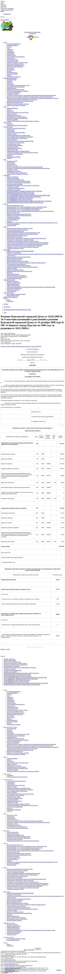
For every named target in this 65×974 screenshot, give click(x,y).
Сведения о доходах (12, 169)
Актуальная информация (13, 44)
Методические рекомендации (15, 102)
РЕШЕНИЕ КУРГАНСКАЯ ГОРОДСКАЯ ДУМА (20, 192)
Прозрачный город (12, 72)
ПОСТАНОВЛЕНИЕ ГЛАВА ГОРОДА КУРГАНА (21, 194)
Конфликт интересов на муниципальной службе (20, 101)
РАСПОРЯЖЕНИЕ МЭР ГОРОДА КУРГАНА (19, 199)
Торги (5, 227)
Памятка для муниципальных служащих (18, 104)
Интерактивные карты (13, 295)
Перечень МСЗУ (11, 225)
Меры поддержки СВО (13, 212)
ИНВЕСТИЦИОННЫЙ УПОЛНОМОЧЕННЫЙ (20, 251)
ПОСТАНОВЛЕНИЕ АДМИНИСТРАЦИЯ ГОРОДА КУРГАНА (24, 191)
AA (2, 5)
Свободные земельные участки (15, 248)
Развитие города (11, 55)
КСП (5, 159)
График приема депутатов (14, 115)
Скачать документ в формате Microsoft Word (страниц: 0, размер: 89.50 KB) (21, 346)
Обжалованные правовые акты (15, 179)
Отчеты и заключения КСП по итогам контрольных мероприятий (25, 167)
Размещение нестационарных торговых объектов (20, 239)
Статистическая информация (15, 154)
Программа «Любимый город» (15, 64)
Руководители (11, 129)
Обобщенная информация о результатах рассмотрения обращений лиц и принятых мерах (31, 287)
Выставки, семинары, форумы (15, 269)
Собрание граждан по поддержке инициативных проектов (23, 121)
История (9, 46)
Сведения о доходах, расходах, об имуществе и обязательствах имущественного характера (31, 95)
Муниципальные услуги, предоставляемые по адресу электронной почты (27, 207)
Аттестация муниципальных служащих (17, 91)
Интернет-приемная (12, 119)
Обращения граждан (9, 280)
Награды (9, 71)
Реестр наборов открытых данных (16, 294)
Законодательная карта (13, 290)
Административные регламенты (15, 188)
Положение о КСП (12, 161)
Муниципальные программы (15, 184)
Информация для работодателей (15, 89)
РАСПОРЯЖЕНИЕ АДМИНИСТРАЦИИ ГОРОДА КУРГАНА (24, 197)
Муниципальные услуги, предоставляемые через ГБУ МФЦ (23, 209)
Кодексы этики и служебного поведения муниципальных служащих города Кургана (30, 96)
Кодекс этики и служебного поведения (17, 174)
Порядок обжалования (13, 178)
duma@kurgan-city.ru (9, 959)
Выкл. (12, 8)
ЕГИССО (9, 158)
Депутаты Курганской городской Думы (17, 112)
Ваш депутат (10, 111)
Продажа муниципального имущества (17, 229)
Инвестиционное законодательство (16, 264)
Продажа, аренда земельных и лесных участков (20, 228)
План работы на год (12, 165)
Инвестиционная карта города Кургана (17, 261)
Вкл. (9, 8)
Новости (9, 109)
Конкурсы (9, 82)
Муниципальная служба (10, 78)
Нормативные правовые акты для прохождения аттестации (23, 185)
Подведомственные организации (16, 132)
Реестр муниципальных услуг (15, 205)
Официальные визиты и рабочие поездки (18, 151)
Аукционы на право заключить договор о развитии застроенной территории (27, 242)
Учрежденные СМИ (12, 149)
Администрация (8, 126)
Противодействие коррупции (15, 66)
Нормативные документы (14, 171)
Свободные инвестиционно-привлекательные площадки (22, 267)
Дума (5, 106)
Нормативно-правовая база (14, 288)
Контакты (9, 155)
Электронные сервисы (13, 217)
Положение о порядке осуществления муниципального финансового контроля (28, 168)
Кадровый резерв (11, 79)
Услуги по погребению (13, 224)
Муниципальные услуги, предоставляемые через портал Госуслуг (25, 208)
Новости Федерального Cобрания (16, 105)
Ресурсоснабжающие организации (16, 275)
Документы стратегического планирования (18, 182)
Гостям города (11, 58)
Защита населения (12, 139)
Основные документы (13, 187)
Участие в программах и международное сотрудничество (22, 152)
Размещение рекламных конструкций (17, 235)
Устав (8, 48)
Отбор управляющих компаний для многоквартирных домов (23, 232)
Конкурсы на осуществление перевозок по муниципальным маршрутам (26, 238)
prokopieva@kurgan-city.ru (11, 964)
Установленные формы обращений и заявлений (20, 136)
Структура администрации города (16, 128)
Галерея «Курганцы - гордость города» (17, 62)
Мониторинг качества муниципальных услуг (19, 215)
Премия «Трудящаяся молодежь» (16, 65)
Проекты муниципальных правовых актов (18, 135)
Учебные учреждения (13, 94)
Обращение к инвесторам (14, 252)
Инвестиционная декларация (15, 258)
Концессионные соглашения (14, 237)
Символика (10, 49)
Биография (10, 124)
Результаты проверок (12, 146)
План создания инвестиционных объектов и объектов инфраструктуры (26, 262)
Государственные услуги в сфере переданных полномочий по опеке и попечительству (30, 211)
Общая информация (12, 45)
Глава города (7, 122)
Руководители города (13, 61)
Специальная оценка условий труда (16, 172)
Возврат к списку (5, 649)
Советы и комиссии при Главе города (17, 125)
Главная (6, 304)
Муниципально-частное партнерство (17, 277)
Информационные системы (14, 148)
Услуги (6, 204)
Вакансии (9, 81)
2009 (5, 312)
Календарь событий (12, 74)
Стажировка (10, 84)
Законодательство (12, 88)
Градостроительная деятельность (16, 56)
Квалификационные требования (15, 86)
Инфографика (11, 52)
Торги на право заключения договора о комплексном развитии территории (27, 244)
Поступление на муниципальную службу (18, 85)
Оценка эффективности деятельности (17, 138)
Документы (7, 175)
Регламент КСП (11, 164)
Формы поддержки (12, 268)
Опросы (9, 75)
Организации (10, 54)
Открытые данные (9, 292)
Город (5, 42)
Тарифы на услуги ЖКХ (13, 189)
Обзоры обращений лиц (13, 285)
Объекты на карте (12, 134)
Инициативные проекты (13, 76)
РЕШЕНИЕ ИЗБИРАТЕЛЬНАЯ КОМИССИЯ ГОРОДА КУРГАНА (25, 202)
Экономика (10, 51)
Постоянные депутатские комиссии (16, 116)
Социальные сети (11, 291)
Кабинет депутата (12, 114)
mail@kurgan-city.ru (9, 955)
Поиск (5, 298)
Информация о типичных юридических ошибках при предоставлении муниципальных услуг (32, 222)
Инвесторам (7, 249)
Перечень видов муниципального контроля (19, 214)
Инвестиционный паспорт (14, 259)
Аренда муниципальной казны (15, 231)
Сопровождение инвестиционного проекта (18, 265)
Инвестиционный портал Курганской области (19, 271)
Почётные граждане (12, 59)
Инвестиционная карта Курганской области (19, 257)
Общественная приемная (13, 156)
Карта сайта (10, 301)
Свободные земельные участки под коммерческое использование (24, 245)
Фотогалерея (10, 68)
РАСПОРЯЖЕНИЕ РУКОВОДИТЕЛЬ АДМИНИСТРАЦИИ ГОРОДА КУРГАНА (29, 201)
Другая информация (12, 219)
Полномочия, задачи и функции (15, 142)
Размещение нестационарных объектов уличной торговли (22, 241)
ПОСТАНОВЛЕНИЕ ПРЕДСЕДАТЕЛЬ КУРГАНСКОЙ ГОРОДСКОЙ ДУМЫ (28, 195)
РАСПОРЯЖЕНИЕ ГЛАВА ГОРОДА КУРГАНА (20, 198)
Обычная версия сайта (7, 10)
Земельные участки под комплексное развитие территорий (23, 247)
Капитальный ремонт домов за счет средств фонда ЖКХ (22, 234)
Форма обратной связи (13, 274)
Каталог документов (12, 177)
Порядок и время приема (13, 282)
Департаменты (11, 131)
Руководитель (10, 162)
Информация (7, 14)
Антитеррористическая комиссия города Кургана (20, 141)
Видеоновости (11, 69)
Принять (59, 970)
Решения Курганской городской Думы (17, 118)
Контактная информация (13, 92)
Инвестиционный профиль (14, 278)
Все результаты (5, 20)
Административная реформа (14, 145)
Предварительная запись (13, 218)
